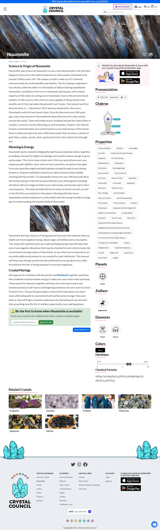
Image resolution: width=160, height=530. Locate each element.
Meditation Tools (66, 504)
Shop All (63, 481)
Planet (38, 493)
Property (39, 497)
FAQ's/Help (83, 481)
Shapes (62, 493)
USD (139, 7)
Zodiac (39, 485)
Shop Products (81, 330)
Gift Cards (83, 489)
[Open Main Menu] (5, 9)
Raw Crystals (64, 485)
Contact (82, 477)
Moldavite (62, 275)
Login (108, 477)
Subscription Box (66, 477)
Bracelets (63, 500)
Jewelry (62, 497)
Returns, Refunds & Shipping (89, 485)
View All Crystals (42, 477)
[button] (154, 524)
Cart (155, 7)
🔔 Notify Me (46, 322)
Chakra (39, 489)
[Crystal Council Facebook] (86, 465)
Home (10, 61)
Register (109, 481)
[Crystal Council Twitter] (74, 465)
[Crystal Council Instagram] (80, 465)
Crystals (16, 61)
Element (39, 500)
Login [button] (148, 7)
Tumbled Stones (66, 489)
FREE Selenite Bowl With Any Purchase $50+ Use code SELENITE (80, 1)
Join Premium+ (124, 6)
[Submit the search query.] (105, 12)
